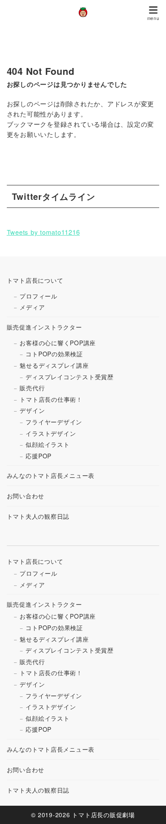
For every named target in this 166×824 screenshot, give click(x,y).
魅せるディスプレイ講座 (54, 365)
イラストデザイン (51, 433)
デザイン (32, 410)
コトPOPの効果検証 (54, 353)
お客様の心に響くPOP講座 (58, 342)
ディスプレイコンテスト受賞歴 (70, 376)
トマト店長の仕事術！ (51, 399)
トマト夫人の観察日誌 (38, 516)
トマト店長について (35, 280)
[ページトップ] (148, 806)
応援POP (39, 456)
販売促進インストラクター (44, 327)
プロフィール (38, 296)
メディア (32, 307)
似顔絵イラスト (47, 444)
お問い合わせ (26, 496)
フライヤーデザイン (54, 422)
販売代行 (32, 388)
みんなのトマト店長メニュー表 (51, 475)
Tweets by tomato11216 (43, 231)
